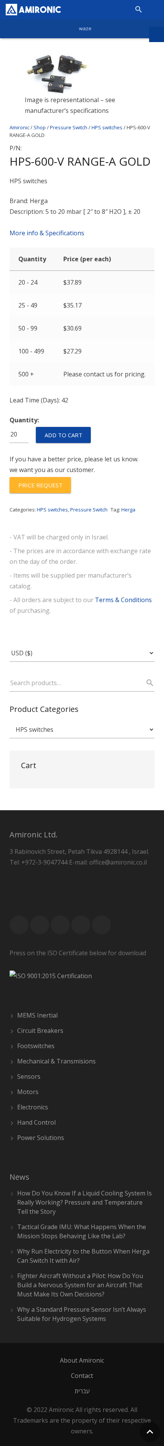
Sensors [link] (28, 1076)
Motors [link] (28, 1092)
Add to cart (63, 435)
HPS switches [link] (52, 509)
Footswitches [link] (36, 1046)
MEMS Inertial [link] (37, 1015)
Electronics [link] (32, 1107)
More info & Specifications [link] (47, 233)
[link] (33, 9)
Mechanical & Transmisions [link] (56, 1061)
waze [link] (85, 28)
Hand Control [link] (36, 1122)
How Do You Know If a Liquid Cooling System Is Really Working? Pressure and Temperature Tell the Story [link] (84, 1202)
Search (146, 683)
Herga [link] (128, 509)
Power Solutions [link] (40, 1137)
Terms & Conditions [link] (123, 600)
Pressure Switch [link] (89, 509)
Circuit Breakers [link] (40, 1030)
